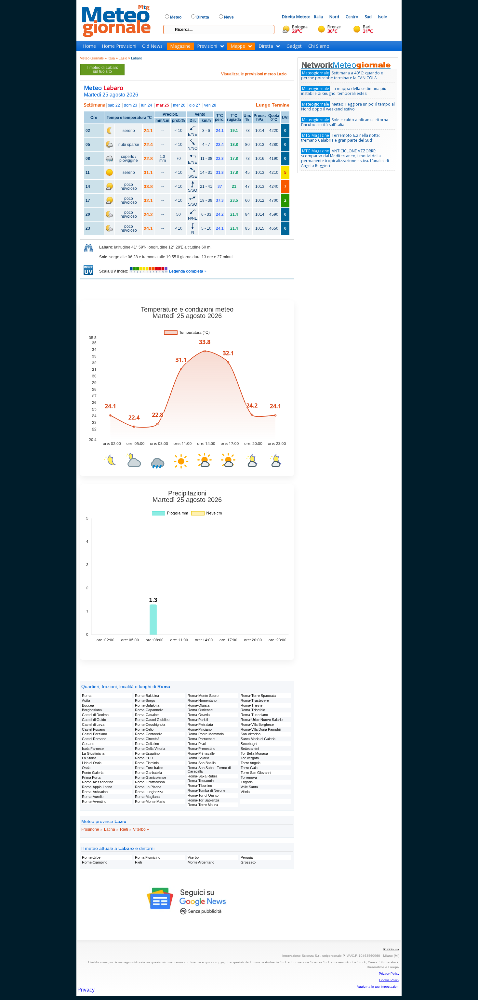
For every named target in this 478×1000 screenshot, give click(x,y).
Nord (334, 16)
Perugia (247, 857)
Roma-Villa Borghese (257, 724)
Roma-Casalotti (147, 715)
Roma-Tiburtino (200, 786)
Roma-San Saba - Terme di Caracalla (209, 769)
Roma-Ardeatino (95, 792)
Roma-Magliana (147, 797)
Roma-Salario (198, 758)
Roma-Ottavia (199, 715)
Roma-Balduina (147, 696)
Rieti (138, 862)
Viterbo (193, 857)
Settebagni (249, 744)
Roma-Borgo (145, 700)
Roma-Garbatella (148, 773)
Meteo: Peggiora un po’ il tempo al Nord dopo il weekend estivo (348, 106)
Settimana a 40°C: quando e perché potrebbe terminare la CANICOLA (342, 75)
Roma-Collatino (147, 744)
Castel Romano (94, 739)
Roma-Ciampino (94, 862)
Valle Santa (249, 787)
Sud (368, 16)
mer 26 (179, 105)
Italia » (113, 58)
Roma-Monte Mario (150, 801)
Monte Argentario (201, 862)
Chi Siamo (318, 46)
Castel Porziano (94, 734)
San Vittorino (250, 734)
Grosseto (248, 862)
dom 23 (130, 105)
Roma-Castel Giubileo (152, 720)
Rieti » (125, 829)
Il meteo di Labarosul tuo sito (102, 69)
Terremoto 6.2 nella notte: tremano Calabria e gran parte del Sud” (340, 138)
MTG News (355, 65)
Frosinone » (91, 829)
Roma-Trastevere (255, 700)
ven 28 (210, 105)
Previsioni (207, 46)
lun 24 (146, 105)
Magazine (180, 46)
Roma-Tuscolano (254, 715)
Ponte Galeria (92, 773)
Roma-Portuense (201, 739)
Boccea (88, 705)
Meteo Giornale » (93, 58)
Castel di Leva (93, 724)
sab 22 (114, 105)
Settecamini (250, 748)
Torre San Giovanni (256, 773)
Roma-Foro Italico (149, 768)
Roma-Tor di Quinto (203, 795)
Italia (318, 16)
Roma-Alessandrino (97, 782)
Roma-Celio (144, 729)
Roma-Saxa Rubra (202, 776)
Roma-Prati (197, 744)
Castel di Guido (94, 720)
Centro (352, 16)
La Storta (89, 758)
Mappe (238, 46)
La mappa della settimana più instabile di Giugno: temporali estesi (343, 91)
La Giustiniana (93, 753)
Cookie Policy (389, 980)
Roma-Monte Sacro (203, 696)
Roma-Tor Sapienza (203, 800)
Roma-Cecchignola (150, 724)
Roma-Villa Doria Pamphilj (261, 729)
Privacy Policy (389, 973)
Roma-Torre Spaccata (258, 696)
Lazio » (124, 58)
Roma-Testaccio (201, 781)
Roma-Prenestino (201, 748)
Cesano (88, 744)
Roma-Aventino (94, 801)
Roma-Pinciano (200, 729)
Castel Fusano (93, 729)
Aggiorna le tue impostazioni (378, 986)
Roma (86, 696)
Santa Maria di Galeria (258, 739)
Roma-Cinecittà (147, 739)
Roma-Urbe (91, 857)
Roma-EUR (144, 758)
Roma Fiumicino (147, 857)
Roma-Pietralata (200, 724)
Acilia (86, 700)
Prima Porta (91, 777)
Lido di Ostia (91, 763)
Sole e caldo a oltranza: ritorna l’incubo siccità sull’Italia (344, 122)
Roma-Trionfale (253, 710)
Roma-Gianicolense (150, 777)
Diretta (266, 46)
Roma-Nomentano (202, 700)
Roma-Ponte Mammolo (206, 734)
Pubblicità (391, 949)
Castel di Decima (95, 715)
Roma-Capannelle (149, 710)
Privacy (86, 990)
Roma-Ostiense (200, 710)
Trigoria (247, 782)
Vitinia (245, 792)
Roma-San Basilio (202, 763)
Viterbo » (141, 829)
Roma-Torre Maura (203, 805)
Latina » (111, 829)
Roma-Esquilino (147, 753)
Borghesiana (92, 710)
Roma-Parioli (198, 720)
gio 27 (194, 105)
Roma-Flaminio (147, 763)
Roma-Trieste (251, 705)
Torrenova (249, 777)
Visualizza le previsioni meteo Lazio (253, 74)
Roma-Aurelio (92, 797)
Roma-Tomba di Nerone (206, 790)
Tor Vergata (250, 758)
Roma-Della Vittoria (150, 748)
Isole (382, 16)
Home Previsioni (119, 46)
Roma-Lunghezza (149, 792)
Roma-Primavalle (201, 753)
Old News (152, 46)
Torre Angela (250, 763)
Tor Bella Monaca (254, 753)
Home (89, 46)
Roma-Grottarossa (150, 782)
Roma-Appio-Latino (97, 787)
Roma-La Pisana (148, 787)
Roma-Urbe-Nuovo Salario (262, 720)
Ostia (86, 768)
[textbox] (218, 29)
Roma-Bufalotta (147, 705)
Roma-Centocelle (148, 734)
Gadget (294, 46)
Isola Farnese (93, 748)
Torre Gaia (249, 768)
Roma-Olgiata (198, 705)
